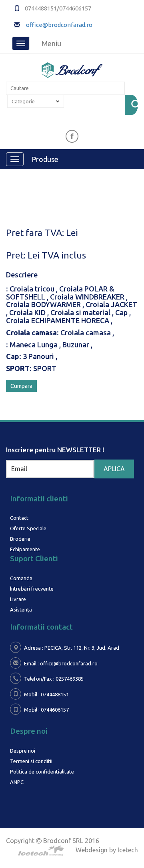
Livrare (18, 599)
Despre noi (22, 750)
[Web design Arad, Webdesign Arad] (72, 846)
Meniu (51, 43)
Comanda (21, 578)
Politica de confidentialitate (42, 771)
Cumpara (21, 386)
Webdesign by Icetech (107, 850)
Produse (45, 159)
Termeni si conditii (31, 761)
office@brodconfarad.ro (58, 24)
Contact (19, 518)
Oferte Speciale (28, 528)
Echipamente (25, 549)
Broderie (20, 539)
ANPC (17, 782)
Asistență (21, 609)
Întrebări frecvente (32, 588)
